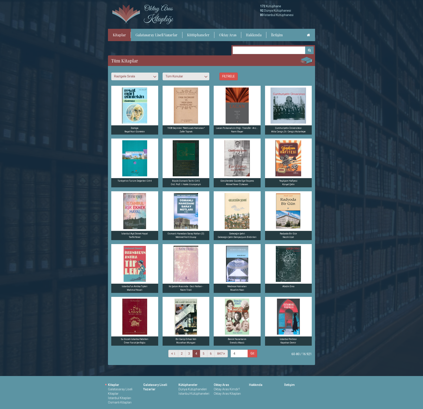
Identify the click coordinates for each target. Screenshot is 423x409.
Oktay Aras (227, 35)
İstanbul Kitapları (119, 398)
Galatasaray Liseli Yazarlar (156, 35)
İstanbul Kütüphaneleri (193, 393)
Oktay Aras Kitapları (227, 393)
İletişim (277, 35)
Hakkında (254, 35)
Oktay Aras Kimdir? (227, 389)
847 (220, 353)
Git (252, 353)
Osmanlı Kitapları (120, 402)
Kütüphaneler (198, 35)
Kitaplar (119, 35)
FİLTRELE (228, 76)
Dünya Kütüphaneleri (192, 389)
